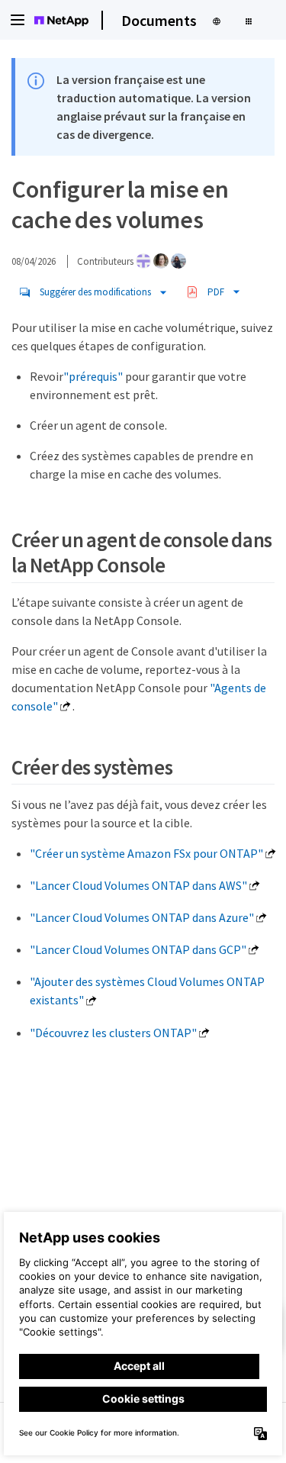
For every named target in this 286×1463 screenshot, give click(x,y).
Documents (159, 20)
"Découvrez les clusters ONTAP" (113, 1032)
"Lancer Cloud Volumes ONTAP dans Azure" (142, 917)
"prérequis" (93, 376)
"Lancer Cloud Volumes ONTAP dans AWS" (138, 885)
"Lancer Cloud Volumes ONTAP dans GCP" (138, 949)
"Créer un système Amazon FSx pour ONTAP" (146, 853)
